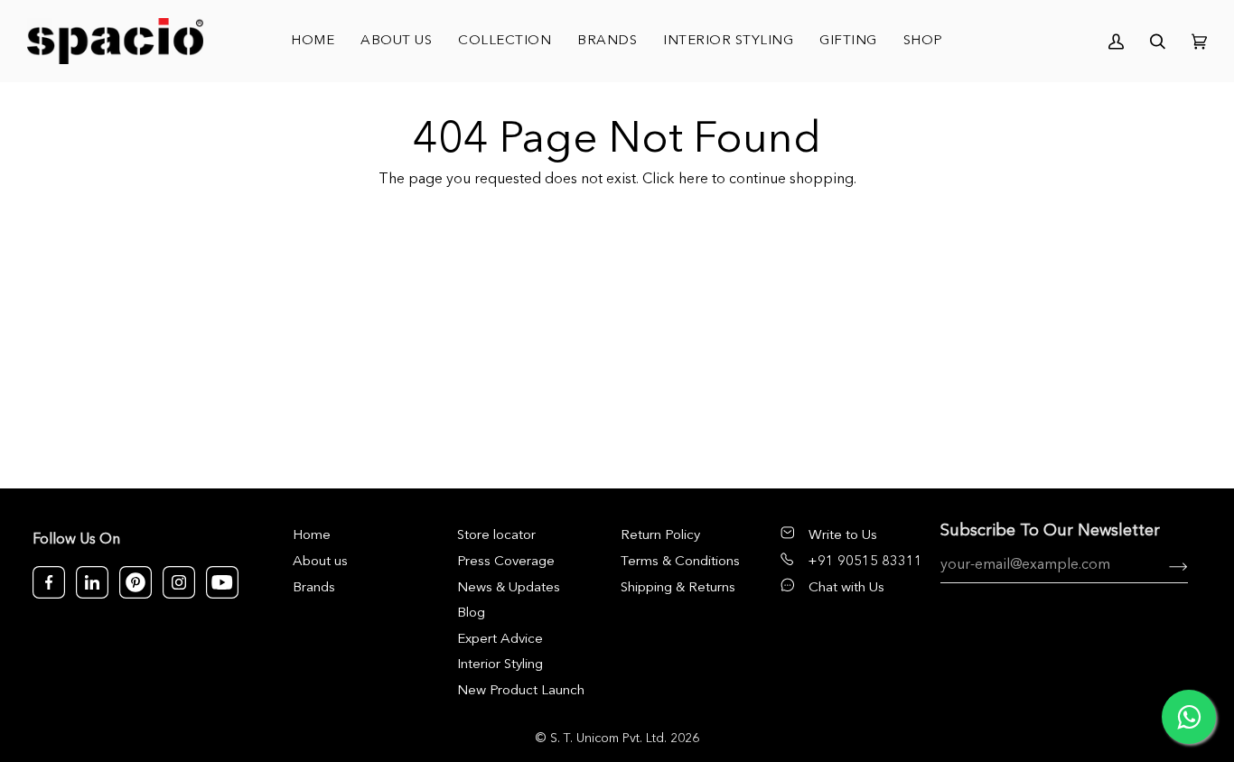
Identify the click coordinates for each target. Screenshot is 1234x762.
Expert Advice (500, 639)
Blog (471, 613)
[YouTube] (222, 582)
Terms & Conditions (680, 562)
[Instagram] (179, 582)
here (693, 179)
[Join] (1164, 566)
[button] (505, 41)
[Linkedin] (92, 582)
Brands (314, 588)
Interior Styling (500, 665)
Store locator (496, 536)
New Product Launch (520, 691)
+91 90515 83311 (865, 562)
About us (320, 562)
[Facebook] (49, 582)
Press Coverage (506, 562)
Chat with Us (846, 588)
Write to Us (843, 536)
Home (312, 536)
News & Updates (508, 588)
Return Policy (660, 536)
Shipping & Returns (678, 588)
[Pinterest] (135, 582)
